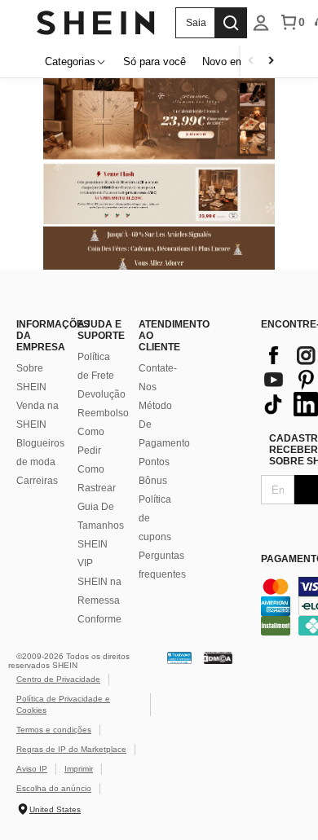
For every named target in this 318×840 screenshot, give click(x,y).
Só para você (154, 61)
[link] (159, 194)
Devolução (101, 394)
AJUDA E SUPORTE (99, 330)
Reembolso (103, 413)
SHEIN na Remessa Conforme (99, 600)
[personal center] (261, 23)
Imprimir (78, 768)
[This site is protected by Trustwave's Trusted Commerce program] (179, 657)
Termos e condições (53, 729)
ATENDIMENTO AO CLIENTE (161, 336)
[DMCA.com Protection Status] (218, 657)
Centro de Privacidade (58, 679)
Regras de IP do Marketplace (71, 749)
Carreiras (37, 480)
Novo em (223, 61)
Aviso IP (31, 768)
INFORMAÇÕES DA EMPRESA (38, 336)
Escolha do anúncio (53, 788)
